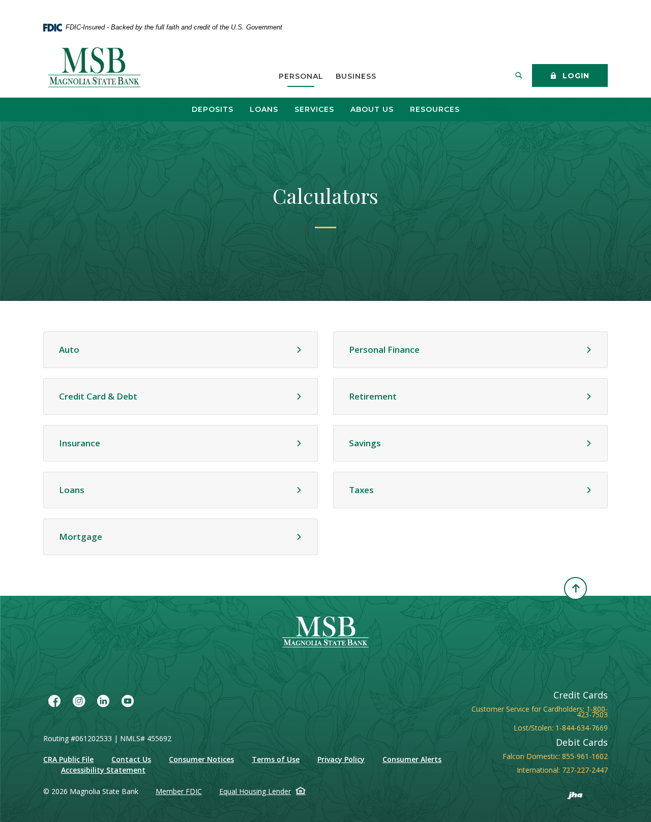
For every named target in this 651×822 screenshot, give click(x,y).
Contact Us (131, 759)
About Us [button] (372, 109)
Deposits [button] (212, 109)
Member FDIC (179, 791)
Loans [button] (264, 109)
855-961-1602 (585, 756)
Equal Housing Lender (255, 791)
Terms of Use (276, 759)
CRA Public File (68, 759)
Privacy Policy (341, 759)
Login (574, 75)
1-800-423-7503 (592, 711)
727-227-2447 (585, 770)
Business (356, 76)
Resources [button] (435, 109)
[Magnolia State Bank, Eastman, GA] (95, 68)
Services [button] (314, 109)
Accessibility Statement (103, 770)
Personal (301, 76)
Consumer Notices (201, 759)
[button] (180, 350)
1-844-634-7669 (581, 728)
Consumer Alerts (411, 759)
